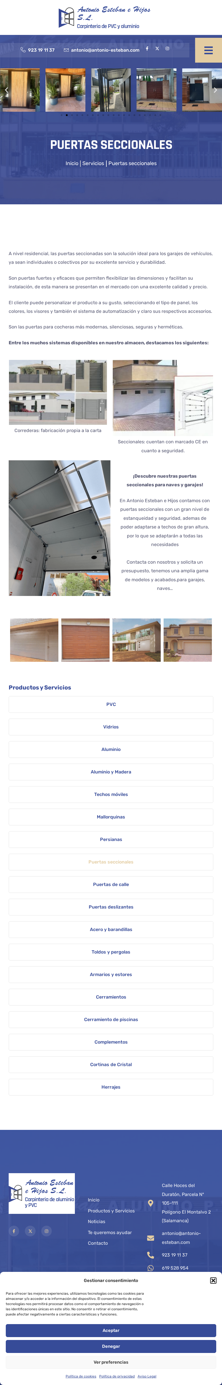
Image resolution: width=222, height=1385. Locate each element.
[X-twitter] (157, 48)
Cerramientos (111, 997)
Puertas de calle (111, 884)
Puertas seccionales (111, 862)
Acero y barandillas (111, 929)
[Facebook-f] (147, 48)
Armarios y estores (111, 974)
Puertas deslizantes (111, 907)
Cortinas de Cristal (111, 1064)
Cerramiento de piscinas (111, 1019)
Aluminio (111, 749)
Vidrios (111, 727)
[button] (213, 1280)
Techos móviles (111, 794)
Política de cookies (81, 1376)
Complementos (111, 1042)
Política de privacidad (117, 1376)
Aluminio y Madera (111, 772)
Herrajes (111, 1087)
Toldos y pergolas (111, 952)
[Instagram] (167, 48)
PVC (111, 704)
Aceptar (111, 1330)
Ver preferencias (111, 1362)
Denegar (111, 1346)
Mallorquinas (111, 817)
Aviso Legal (147, 1376)
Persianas (111, 839)
